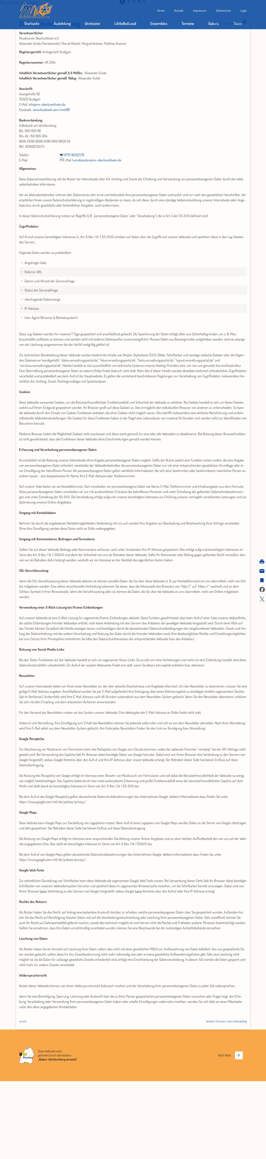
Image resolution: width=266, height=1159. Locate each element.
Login (243, 10)
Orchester (92, 23)
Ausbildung (62, 23)
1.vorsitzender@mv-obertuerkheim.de (96, 160)
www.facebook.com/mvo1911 (51, 109)
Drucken (220, 1021)
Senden (210, 1021)
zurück (22, 1021)
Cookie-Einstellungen (230, 22)
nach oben (224, 1055)
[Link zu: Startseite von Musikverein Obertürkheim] (35, 10)
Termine (187, 23)
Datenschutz (223, 10)
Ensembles (158, 23)
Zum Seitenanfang (237, 1021)
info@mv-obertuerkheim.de (47, 104)
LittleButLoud (125, 23)
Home (160, 10)
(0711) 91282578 (73, 155)
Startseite (32, 23)
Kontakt (178, 10)
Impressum (199, 10)
